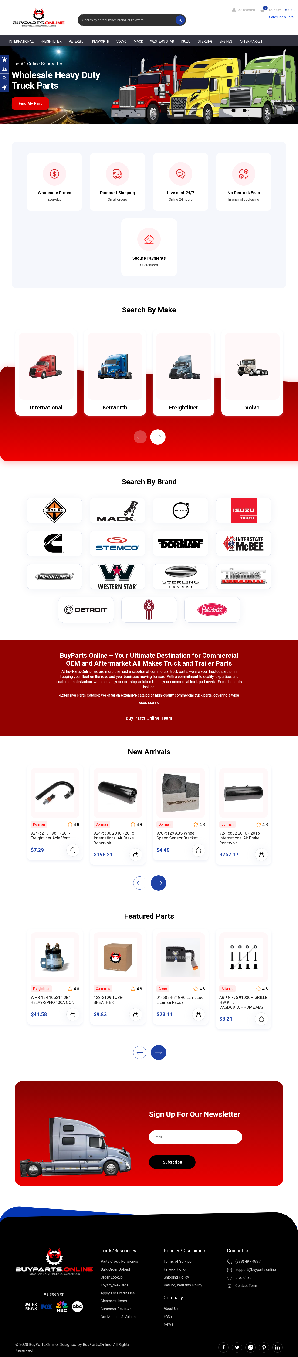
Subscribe (172, 1162)
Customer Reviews (116, 1309)
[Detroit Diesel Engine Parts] (86, 610)
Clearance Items (114, 1301)
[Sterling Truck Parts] (180, 576)
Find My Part (30, 103)
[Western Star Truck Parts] (117, 576)
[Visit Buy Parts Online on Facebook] (223, 1347)
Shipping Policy (176, 1277)
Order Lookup (112, 1277)
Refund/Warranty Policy (183, 1285)
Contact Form (245, 1285)
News (168, 1324)
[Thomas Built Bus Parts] (243, 576)
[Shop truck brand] (54, 510)
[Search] (180, 20)
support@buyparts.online (255, 1269)
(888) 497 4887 (247, 1261)
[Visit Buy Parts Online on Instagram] (250, 1347)
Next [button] (158, 437)
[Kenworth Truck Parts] (149, 610)
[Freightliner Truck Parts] (54, 576)
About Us (171, 1308)
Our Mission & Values (118, 1317)
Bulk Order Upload (115, 1269)
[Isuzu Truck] (243, 510)
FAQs (168, 1316)
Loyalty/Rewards (115, 1285)
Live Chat (242, 1278)
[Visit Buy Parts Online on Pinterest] (264, 1347)
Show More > (149, 703)
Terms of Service (178, 1261)
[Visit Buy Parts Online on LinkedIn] (277, 1347)
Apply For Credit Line (118, 1293)
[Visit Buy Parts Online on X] (237, 1347)
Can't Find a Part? (282, 17)
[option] (46, 372)
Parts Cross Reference (119, 1261)
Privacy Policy (175, 1269)
